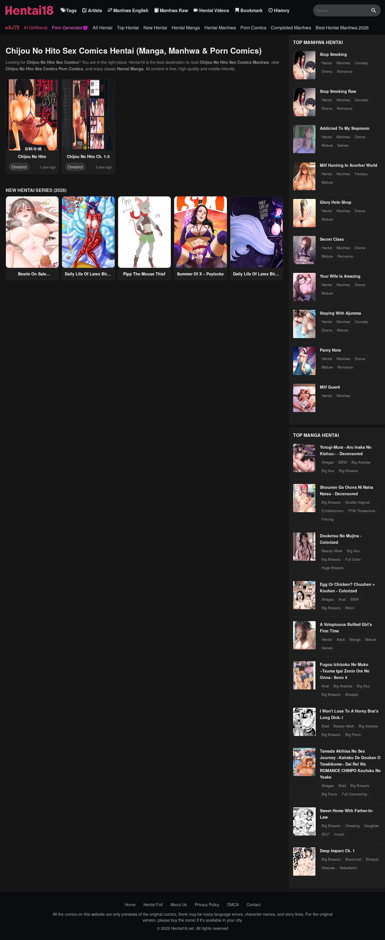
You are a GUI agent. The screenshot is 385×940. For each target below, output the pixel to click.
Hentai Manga (186, 27)
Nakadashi (348, 867)
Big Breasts (348, 470)
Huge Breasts (333, 567)
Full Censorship (354, 794)
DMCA (233, 904)
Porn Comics (253, 27)
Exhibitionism (333, 510)
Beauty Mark (332, 550)
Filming (327, 519)
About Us (179, 904)
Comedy (361, 62)
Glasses (328, 867)
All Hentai (102, 27)
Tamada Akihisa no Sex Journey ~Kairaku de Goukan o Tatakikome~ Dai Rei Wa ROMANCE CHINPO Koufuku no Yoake (350, 764)
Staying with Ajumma (340, 313)
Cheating (352, 825)
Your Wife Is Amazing (340, 276)
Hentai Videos (213, 10)
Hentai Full (153, 904)
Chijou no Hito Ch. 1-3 (88, 156)
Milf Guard (330, 387)
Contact (253, 904)
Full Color (353, 559)
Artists (94, 10)
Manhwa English (130, 10)
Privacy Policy (207, 904)
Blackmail (353, 859)
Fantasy (361, 173)
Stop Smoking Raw (338, 91)
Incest (339, 834)
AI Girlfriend (35, 27)
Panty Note (330, 350)
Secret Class (332, 239)
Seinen (343, 145)
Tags (71, 10)
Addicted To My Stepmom (344, 128)
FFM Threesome (361, 510)
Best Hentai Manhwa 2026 (342, 27)
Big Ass (328, 470)
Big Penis (353, 734)
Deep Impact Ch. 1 (337, 850)
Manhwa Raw (173, 10)
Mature (327, 145)
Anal (342, 599)
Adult (341, 639)
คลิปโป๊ (12, 27)
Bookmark (251, 10)
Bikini (349, 607)
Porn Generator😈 (70, 27)
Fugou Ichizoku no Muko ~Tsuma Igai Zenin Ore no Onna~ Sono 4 (344, 670)
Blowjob (351, 694)
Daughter (371, 825)
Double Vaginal (357, 502)
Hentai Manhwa (220, 27)
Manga (354, 639)
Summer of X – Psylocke (200, 274)
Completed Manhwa (291, 27)
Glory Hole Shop (335, 202)
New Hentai (155, 27)
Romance (344, 71)
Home (130, 904)
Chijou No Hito (32, 156)
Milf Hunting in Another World (348, 165)
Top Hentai (128, 27)
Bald (325, 726)
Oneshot (19, 167)
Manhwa (343, 62)
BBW (342, 462)
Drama (327, 71)
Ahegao (328, 462)
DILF (325, 834)
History (281, 10)
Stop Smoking (333, 54)
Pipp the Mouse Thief (144, 274)
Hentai (327, 62)
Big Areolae (360, 462)
